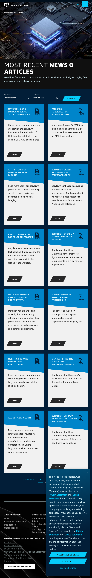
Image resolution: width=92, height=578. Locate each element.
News (7, 518)
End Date (36, 95)
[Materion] (16, 5)
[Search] (78, 4)
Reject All (68, 561)
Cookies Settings (68, 568)
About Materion (10, 12)
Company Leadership (15, 522)
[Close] (87, 472)
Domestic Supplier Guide (41, 519)
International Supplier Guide (43, 525)
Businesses (10, 525)
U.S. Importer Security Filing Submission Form (43, 530)
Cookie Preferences (19, 566)
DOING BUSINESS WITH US (44, 515)
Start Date (7, 95)
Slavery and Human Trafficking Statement (25, 552)
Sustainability (11, 528)
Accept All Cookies (68, 554)
